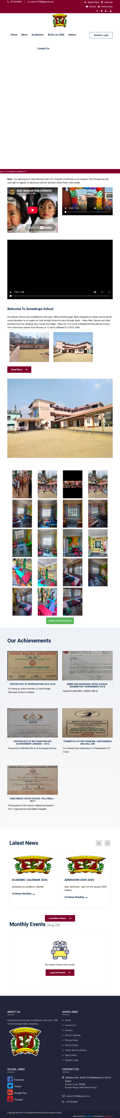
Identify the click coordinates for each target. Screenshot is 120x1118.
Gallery (72, 34)
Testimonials (107, 6)
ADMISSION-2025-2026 (79, 879)
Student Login (101, 35)
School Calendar (73, 1035)
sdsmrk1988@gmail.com (42, 2)
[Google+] (106, 11)
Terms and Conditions (75, 1050)
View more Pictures (60, 620)
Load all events (57, 972)
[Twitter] (102, 11)
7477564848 (16, 2)
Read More (16, 369)
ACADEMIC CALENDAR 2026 (29, 879)
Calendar (108, 2)
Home (14, 34)
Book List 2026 (56, 34)
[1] (47, 484)
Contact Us (43, 48)
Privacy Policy (71, 1040)
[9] (22, 484)
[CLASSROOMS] (22, 513)
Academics (38, 34)
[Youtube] (111, 11)
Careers (92, 6)
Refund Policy (71, 1045)
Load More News (57, 918)
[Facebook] (97, 11)
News (24, 34)
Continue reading (21, 893)
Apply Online (93, 2)
